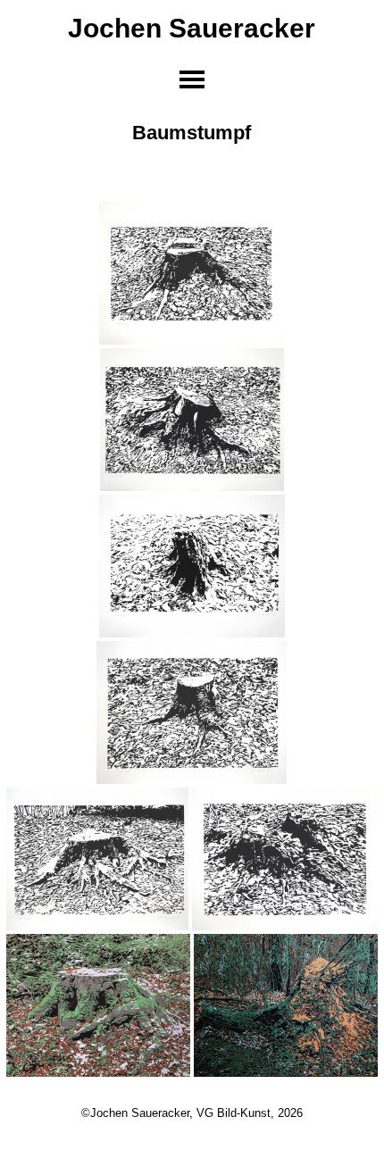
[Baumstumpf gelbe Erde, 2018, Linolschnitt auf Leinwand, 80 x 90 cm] (286, 1005)
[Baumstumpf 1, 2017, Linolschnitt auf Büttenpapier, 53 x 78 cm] (192, 273)
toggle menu (192, 79)
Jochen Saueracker (191, 27)
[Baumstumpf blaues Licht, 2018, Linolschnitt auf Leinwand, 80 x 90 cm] (98, 1005)
